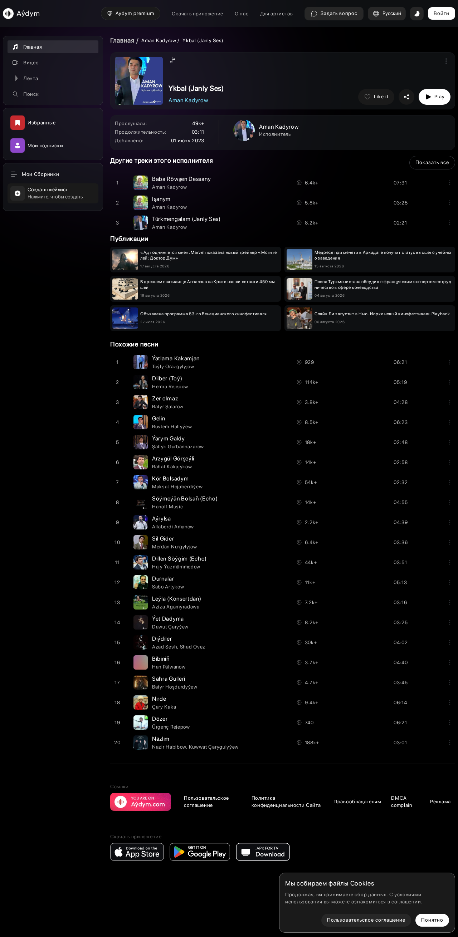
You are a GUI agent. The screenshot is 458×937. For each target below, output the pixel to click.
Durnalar (163, 578)
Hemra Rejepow (170, 386)
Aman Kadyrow (158, 40)
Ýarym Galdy (168, 438)
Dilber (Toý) (167, 378)
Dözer (160, 718)
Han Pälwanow (168, 667)
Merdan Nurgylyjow (174, 546)
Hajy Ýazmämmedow (176, 566)
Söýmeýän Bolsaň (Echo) (185, 498)
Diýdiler (162, 638)
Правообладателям (357, 801)
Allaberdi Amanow (173, 526)
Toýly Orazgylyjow (173, 366)
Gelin (158, 418)
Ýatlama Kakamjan (176, 358)
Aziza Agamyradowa (176, 607)
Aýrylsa (161, 518)
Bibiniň (161, 658)
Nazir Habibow (169, 747)
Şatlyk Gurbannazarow (178, 446)
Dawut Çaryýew (170, 627)
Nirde (159, 698)
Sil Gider (163, 538)
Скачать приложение (197, 13)
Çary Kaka (164, 707)
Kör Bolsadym (170, 478)
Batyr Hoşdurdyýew (175, 687)
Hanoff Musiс (167, 506)
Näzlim (161, 738)
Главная (122, 40)
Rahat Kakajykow (172, 466)
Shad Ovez (192, 647)
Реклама (440, 801)
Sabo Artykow (168, 587)
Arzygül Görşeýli (173, 458)
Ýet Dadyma (168, 618)
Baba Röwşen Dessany (181, 179)
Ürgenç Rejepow (171, 727)
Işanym (161, 199)
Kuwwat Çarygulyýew (214, 747)
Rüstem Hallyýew (172, 426)
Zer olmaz (165, 398)
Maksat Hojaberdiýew (177, 486)
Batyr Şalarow (168, 406)
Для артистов (276, 13)
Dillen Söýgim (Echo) (179, 558)
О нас (242, 13)
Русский (392, 13)
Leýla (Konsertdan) (176, 598)
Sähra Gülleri (168, 678)
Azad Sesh (164, 647)
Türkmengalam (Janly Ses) (186, 219)
